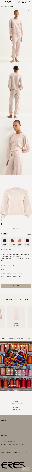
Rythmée (16, 324)
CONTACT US (5, 269)
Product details (7, 265)
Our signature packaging (11, 276)
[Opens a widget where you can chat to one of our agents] (25, 469)
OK (26, 452)
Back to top (16, 228)
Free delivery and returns (12, 273)
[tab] (4, 338)
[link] (23, 2)
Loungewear (4, 6)
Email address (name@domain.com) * (11, 452)
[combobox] (16, 286)
